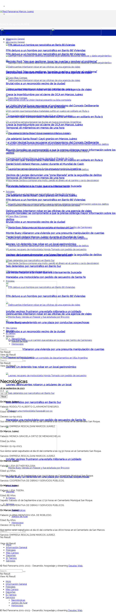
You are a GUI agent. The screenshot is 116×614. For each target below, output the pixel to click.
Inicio (8, 33)
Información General (15, 39)
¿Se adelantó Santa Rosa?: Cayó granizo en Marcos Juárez (41, 138)
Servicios (10, 336)
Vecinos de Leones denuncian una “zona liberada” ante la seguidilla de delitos (54, 175)
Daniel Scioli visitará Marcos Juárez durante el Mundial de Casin (45, 236)
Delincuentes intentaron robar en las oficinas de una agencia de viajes (49, 313)
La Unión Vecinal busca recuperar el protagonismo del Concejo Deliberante (52, 142)
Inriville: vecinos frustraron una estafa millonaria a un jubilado (43, 459)
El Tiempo (10, 498)
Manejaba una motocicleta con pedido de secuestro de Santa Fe (46, 419)
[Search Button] (24, 531)
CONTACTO (11, 14)
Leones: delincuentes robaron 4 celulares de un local (38, 384)
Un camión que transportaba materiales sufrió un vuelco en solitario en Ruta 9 (54, 159)
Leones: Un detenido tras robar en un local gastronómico (41, 366)
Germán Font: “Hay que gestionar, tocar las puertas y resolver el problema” (51, 61)
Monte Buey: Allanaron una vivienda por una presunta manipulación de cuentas (55, 349)
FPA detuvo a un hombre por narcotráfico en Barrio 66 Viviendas (45, 54)
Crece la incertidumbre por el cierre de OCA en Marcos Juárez (44, 124)
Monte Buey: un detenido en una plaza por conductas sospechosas (47, 322)
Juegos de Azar (20, 341)
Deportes (10, 331)
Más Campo (11, 328)
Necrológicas (18, 338)
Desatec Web (75, 565)
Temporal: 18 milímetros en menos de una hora (35, 177)
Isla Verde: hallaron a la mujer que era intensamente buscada (43, 186)
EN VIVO (9, 6)
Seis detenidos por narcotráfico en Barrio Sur (33, 402)
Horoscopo (17, 522)
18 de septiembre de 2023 (12, 388)
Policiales (10, 281)
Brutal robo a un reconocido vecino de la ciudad (35, 331)
